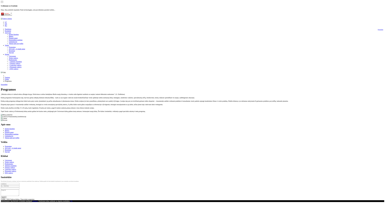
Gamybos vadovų (10, 169)
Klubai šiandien (14, 34)
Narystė (11, 52)
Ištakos (11, 36)
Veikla (7, 45)
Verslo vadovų (13, 58)
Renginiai (12, 51)
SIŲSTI (4, 197)
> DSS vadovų (13, 69)
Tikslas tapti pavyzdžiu (16, 43)
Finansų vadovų (10, 167)
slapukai (35, 201)
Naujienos (8, 29)
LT (6, 22)
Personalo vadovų (10, 171)
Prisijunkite (380, 29)
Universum (12, 56)
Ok (71, 201)
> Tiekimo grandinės (15, 61)
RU (6, 26)
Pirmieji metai (13, 38)
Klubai (7, 54)
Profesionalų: (13, 60)
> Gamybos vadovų (15, 65)
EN (6, 24)
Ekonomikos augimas (15, 40)
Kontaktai (8, 31)
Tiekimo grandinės (11, 166)
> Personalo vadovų (15, 67)
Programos (12, 47)
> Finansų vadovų (14, 63)
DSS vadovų (9, 173)
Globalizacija (13, 42)
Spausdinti (4, 84)
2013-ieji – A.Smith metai (17, 49)
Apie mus (8, 33)
